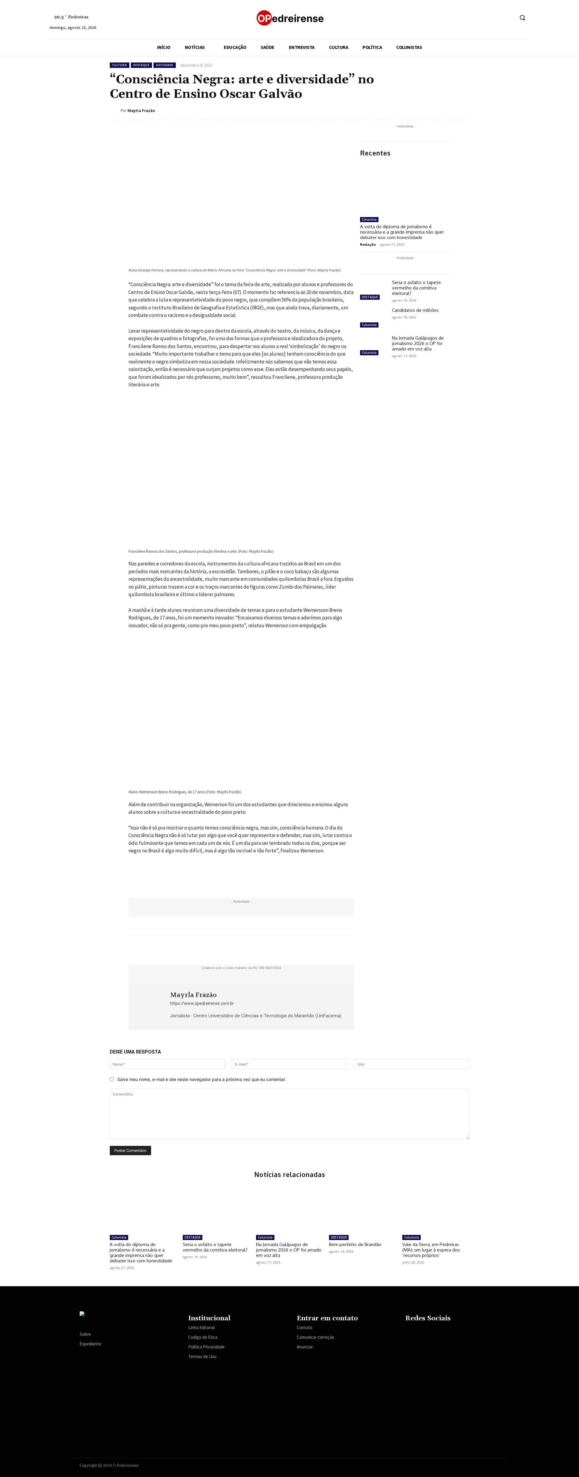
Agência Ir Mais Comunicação (470, 1464)
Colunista (369, 219)
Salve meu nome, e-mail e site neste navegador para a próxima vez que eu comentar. (201, 1079)
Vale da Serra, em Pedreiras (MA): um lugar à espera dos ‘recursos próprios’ (431, 1250)
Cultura (119, 65)
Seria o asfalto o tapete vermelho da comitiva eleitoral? (416, 288)
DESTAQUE (141, 65)
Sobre (85, 1334)
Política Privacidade (206, 1347)
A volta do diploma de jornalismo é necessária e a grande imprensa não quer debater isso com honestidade (402, 232)
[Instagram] (476, 18)
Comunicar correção (315, 1337)
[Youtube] (509, 18)
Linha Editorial (201, 1327)
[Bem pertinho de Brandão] (362, 1208)
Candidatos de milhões (415, 310)
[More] (463, 110)
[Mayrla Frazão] (115, 110)
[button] (522, 17)
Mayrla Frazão (141, 110)
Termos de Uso (202, 1356)
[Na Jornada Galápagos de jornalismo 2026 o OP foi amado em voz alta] (373, 346)
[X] (498, 18)
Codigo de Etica (202, 1337)
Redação (368, 244)
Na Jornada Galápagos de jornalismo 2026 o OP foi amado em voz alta (418, 343)
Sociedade (164, 65)
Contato (304, 1327)
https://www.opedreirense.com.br (202, 1003)
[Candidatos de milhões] (373, 318)
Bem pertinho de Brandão (355, 1244)
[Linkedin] (487, 18)
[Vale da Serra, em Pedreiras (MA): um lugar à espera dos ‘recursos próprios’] (435, 1208)
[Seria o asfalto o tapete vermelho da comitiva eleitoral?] (373, 291)
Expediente (90, 1344)
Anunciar (305, 1347)
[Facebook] (464, 18)
